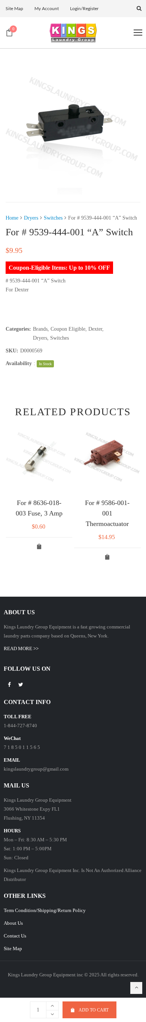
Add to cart (94, 1010)
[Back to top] (136, 988)
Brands (40, 329)
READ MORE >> (21, 648)
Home (12, 218)
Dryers (31, 218)
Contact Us (15, 936)
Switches (53, 218)
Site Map (13, 948)
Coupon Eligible (68, 329)
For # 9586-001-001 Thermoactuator (107, 513)
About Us (13, 923)
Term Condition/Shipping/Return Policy (45, 910)
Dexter (95, 329)
